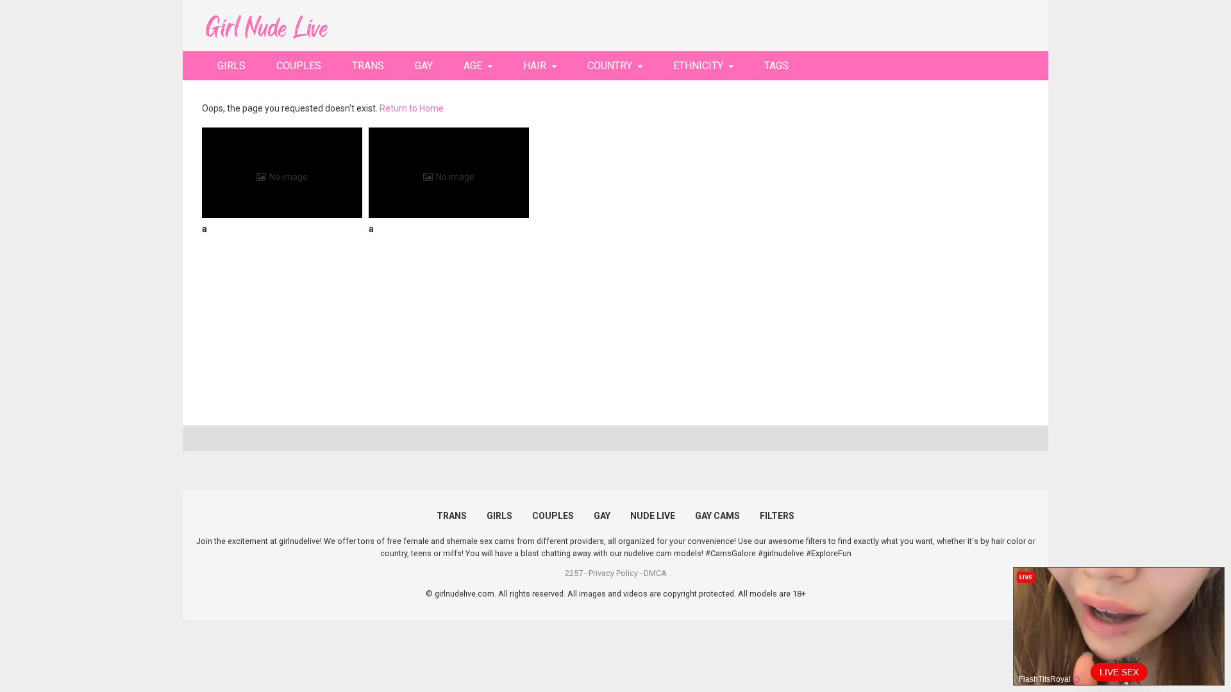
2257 (574, 573)
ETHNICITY (698, 66)
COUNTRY (609, 66)
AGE (473, 66)
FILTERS (777, 516)
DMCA (655, 573)
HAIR (534, 66)
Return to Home (412, 108)
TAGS (776, 66)
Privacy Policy (613, 573)
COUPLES (298, 66)
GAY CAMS (717, 516)
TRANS (368, 66)
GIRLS (231, 66)
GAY (424, 66)
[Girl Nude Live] (266, 25)
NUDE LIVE (652, 516)
